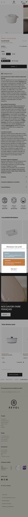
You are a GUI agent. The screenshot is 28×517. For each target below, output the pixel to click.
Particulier (13, 255)
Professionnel (13, 262)
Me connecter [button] (14, 270)
